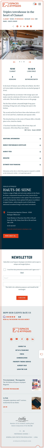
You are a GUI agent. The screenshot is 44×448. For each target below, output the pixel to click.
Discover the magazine (11, 389)
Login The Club (22, 369)
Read (22, 272)
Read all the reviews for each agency (16, 319)
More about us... (10, 236)
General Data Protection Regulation (19, 437)
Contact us (22, 346)
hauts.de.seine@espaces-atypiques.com (19, 229)
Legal (36, 437)
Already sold (22, 365)
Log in (5, 407)
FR (20, 431)
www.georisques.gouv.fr (24, 173)
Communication (22, 358)
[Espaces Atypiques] (12, 6)
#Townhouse (19, 19)
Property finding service (22, 361)
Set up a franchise (22, 350)
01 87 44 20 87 (11, 226)
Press (22, 354)
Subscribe (22, 298)
